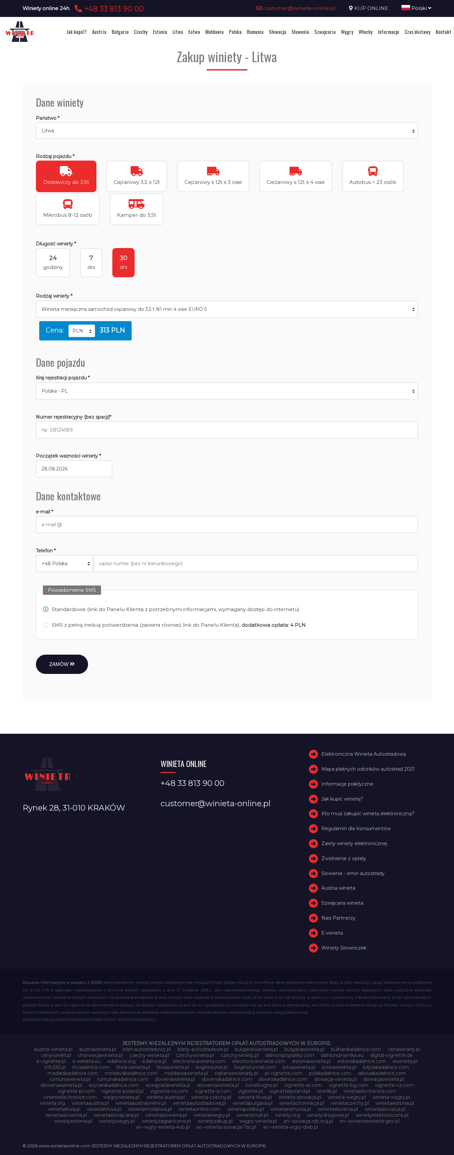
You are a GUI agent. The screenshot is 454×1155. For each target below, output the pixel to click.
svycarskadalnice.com (114, 1085)
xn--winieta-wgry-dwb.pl (290, 1127)
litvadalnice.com (91, 1067)
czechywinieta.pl (195, 1055)
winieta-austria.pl (165, 1097)
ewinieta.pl (405, 1061)
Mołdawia (214, 31)
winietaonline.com (199, 1109)
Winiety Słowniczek (344, 948)
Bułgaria (120, 31)
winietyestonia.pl (73, 1121)
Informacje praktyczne (347, 784)
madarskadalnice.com (73, 1073)
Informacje (388, 31)
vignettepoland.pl (290, 1091)
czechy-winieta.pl (149, 1055)
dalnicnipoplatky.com (289, 1055)
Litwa (177, 31)
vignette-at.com (303, 1085)
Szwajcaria (325, 31)
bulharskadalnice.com (356, 1049)
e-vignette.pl (51, 1061)
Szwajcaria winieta (342, 903)
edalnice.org (121, 1061)
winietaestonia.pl (395, 1103)
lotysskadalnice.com (386, 1067)
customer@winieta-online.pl (299, 8)
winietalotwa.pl (104, 1109)
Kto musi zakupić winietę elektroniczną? (367, 814)
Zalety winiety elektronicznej (354, 843)
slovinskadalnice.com (283, 1079)
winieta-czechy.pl (211, 1097)
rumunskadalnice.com (122, 1079)
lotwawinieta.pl (339, 1067)
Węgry (347, 31)
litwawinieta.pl (173, 1067)
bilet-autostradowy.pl (147, 1049)
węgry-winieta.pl (258, 1121)
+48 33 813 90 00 (113, 8)
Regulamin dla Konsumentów (356, 829)
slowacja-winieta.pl (335, 1079)
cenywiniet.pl (56, 1055)
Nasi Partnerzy (338, 918)
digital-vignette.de (391, 1055)
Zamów (59, 664)
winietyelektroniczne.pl (382, 1115)
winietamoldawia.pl (150, 1109)
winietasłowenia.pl (166, 1115)
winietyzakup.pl (215, 1121)
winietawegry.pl (212, 1115)
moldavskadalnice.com (131, 1073)
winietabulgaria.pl (253, 1103)
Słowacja (277, 31)
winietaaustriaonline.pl (140, 1103)
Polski (419, 8)
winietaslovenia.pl (338, 1109)
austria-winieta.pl (53, 1049)
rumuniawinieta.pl (70, 1079)
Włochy (366, 31)
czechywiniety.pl (240, 1055)
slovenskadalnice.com (227, 1079)
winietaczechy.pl (350, 1103)
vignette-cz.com (394, 1085)
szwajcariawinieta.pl (168, 1085)
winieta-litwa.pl (255, 1097)
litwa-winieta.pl (133, 1067)
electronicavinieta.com (199, 1061)
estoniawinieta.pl (311, 1061)
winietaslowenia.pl (66, 1115)
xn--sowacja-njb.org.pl (308, 1121)
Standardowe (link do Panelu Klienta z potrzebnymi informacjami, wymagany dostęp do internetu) (175, 609)
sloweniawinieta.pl (61, 1085)
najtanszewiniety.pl (236, 1073)
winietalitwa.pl (64, 1109)
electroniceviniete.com (258, 1061)
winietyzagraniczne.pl (166, 1121)
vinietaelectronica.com (370, 1091)
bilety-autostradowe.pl (202, 1049)
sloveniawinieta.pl (175, 1079)
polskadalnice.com (330, 1073)
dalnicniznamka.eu (342, 1055)
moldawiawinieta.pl (186, 1073)
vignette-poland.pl (122, 1091)
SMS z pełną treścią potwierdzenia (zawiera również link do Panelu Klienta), (179, 625)
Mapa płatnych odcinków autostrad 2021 (368, 769)
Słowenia (300, 31)
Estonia (160, 31)
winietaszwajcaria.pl (116, 1115)
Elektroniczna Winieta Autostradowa (363, 754)
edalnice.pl (154, 1061)
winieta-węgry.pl (391, 1097)
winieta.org (52, 1103)
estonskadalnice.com (361, 1061)
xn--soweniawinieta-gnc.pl (369, 1121)
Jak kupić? (76, 31)
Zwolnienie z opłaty (343, 858)
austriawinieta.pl (97, 1049)
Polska (235, 31)
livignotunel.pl (212, 1067)
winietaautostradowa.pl (199, 1103)
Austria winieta (338, 888)
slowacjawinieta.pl (383, 1079)
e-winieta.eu (86, 1061)
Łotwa (194, 31)
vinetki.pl (327, 1091)
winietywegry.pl (117, 1121)
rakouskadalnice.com (382, 1073)
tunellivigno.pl (262, 1085)
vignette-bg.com (348, 1085)
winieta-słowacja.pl (300, 1097)
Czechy (141, 31)
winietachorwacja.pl (301, 1103)
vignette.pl (250, 1091)
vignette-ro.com (169, 1091)
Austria (99, 31)
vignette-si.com (213, 1091)
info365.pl (55, 1067)
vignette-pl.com (76, 1091)
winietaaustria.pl (90, 1103)
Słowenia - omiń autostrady (353, 873)
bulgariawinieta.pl (304, 1049)
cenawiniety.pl (404, 1049)
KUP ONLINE (371, 8)
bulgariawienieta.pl (256, 1049)
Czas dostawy (417, 31)
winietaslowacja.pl (385, 1109)
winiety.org (287, 1115)
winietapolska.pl (245, 1109)
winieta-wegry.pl (347, 1097)
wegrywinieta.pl (121, 1097)
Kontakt (443, 31)
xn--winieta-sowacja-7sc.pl (226, 1127)
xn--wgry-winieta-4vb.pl (163, 1127)
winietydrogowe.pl (328, 1115)
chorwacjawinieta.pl (100, 1055)
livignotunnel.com (255, 1067)
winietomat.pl (252, 1115)
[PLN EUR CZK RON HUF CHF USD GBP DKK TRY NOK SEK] (81, 330)
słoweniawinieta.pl (218, 1085)
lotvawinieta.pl (299, 1067)
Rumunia (255, 31)
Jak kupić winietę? (342, 799)
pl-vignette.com (283, 1073)
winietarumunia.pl (290, 1109)
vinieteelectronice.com (70, 1097)
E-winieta (332, 933)
